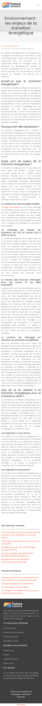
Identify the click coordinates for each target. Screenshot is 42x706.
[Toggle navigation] (38, 4)
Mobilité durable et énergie (11, 46)
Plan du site (21, 704)
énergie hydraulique (10, 207)
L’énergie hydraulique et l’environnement (17, 584)
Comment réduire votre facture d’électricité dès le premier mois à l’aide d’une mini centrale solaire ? (20, 535)
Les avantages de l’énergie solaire (14, 587)
